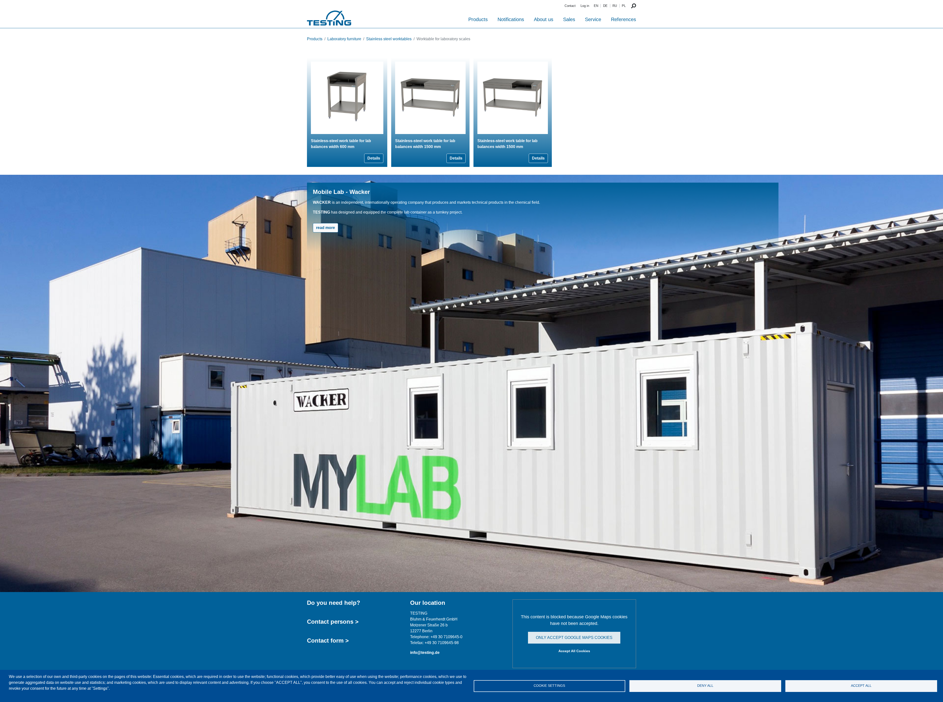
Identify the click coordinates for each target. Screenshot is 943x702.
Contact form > (328, 640)
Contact (570, 6)
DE (605, 6)
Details (373, 158)
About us (543, 19)
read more (325, 228)
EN (596, 6)
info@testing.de (425, 652)
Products (478, 19)
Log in (585, 6)
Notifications (511, 19)
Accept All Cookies (574, 651)
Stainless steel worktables (389, 39)
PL (624, 6)
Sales (569, 19)
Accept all (861, 686)
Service (593, 19)
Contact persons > (333, 621)
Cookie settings (549, 686)
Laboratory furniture (344, 39)
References (623, 19)
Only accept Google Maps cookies (574, 637)
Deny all (705, 686)
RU (614, 6)
